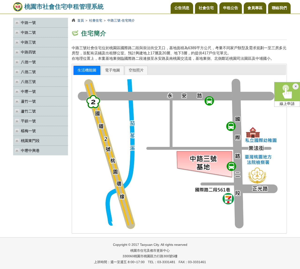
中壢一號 (28, 91)
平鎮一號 (28, 121)
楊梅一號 (28, 131)
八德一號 (28, 62)
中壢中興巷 (30, 151)
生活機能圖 (87, 70)
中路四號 (28, 52)
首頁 (80, 20)
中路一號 (28, 23)
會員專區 (255, 8)
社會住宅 (206, 8)
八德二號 (28, 72)
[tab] (87, 70)
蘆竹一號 (28, 101)
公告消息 (181, 8)
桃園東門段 (30, 141)
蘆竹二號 (28, 111)
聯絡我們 (279, 8)
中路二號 (28, 32)
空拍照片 (136, 70)
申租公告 (230, 8)
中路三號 (28, 42)
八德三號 (28, 82)
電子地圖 (112, 70)
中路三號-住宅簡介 (121, 20)
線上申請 (287, 104)
